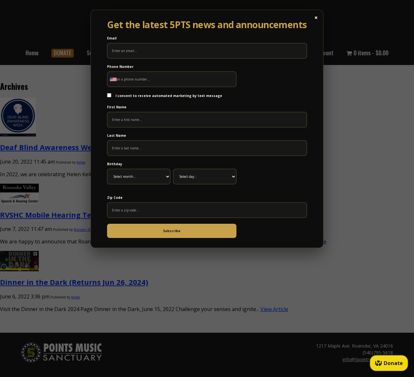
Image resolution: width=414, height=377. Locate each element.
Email (111, 38)
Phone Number (120, 66)
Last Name (116, 135)
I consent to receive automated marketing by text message (168, 95)
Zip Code (115, 197)
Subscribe (171, 231)
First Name (116, 107)
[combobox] (114, 79)
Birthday (114, 164)
